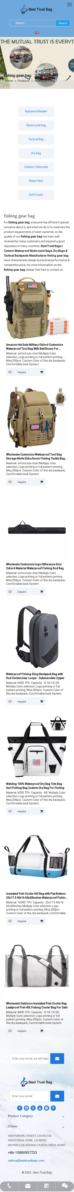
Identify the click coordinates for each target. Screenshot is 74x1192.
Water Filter (36, 180)
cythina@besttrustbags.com (26, 1160)
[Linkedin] (26, 1108)
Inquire (22, 372)
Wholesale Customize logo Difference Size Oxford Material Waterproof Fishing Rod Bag (35, 566)
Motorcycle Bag (36, 125)
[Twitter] (33, 1108)
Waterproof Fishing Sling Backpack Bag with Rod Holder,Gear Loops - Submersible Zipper (35, 676)
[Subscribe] (57, 1058)
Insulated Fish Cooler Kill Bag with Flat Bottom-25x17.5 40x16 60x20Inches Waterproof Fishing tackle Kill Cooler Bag (36, 896)
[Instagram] (46, 1108)
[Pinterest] (53, 1108)
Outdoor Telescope (36, 166)
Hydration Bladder (36, 111)
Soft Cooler (36, 194)
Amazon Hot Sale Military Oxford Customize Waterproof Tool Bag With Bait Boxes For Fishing (34, 347)
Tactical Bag (36, 139)
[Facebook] (19, 1108)
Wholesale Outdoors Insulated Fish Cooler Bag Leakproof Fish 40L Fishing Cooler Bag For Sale (36, 1005)
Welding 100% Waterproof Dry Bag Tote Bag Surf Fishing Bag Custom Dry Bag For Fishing (35, 785)
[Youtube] (39, 1108)
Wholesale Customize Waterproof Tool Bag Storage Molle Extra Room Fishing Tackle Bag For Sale (35, 456)
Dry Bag (36, 153)
